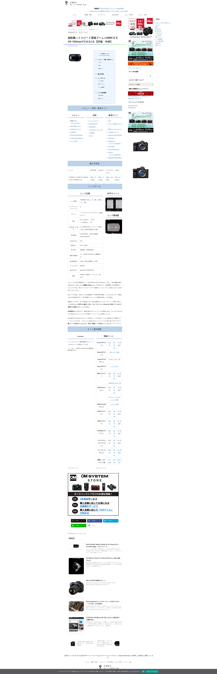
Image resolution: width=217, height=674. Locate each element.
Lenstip (110, 152)
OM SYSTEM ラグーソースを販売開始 (112, 8)
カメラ (80, 533)
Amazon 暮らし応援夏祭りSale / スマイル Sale (104, 11)
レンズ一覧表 (114, 404)
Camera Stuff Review (115, 135)
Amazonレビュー (76, 129)
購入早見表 (115, 14)
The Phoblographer (77, 138)
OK (143, 671)
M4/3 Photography (77, 135)
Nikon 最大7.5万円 (133, 105)
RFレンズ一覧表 (114, 352)
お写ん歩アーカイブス (96, 130)
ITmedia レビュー (113, 132)
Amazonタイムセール (134, 98)
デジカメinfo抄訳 (115, 143)
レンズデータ (101, 78)
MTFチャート (101, 84)
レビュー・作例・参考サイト (105, 59)
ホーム (74, 14)
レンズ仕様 (100, 81)
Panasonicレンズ (73, 533)
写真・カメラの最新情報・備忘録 (111, 668)
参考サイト (100, 68)
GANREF (73, 132)
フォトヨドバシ (94, 121)
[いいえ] (215, 671)
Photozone (111, 141)
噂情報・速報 (88, 14)
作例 (99, 65)
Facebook (100, 95)
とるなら (73, 2)
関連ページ (100, 98)
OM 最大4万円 (132, 107)
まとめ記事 (124, 11)
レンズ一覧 (114, 366)
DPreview (111, 138)
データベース (101, 14)
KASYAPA (92, 127)
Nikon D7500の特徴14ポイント (96, 580)
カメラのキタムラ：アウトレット (138, 96)
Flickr (91, 136)
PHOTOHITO (93, 124)
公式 (109, 121)
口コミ (78, 123)
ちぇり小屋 (74, 141)
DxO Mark (111, 146)
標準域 (114, 345)
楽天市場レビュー (76, 126)
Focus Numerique (113, 149)
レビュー (100, 62)
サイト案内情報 (102, 92)
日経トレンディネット (115, 129)
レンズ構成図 (101, 87)
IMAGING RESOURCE (115, 158)
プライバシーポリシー (135, 68)
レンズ (84, 533)
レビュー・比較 (142, 14)
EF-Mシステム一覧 (114, 359)
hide (107, 53)
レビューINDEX (129, 14)
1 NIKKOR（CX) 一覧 (114, 383)
